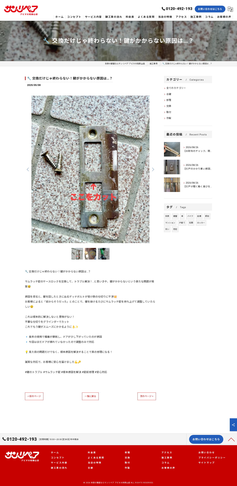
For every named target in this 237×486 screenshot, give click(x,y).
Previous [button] (28, 169)
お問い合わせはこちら (210, 9)
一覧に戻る (90, 396)
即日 (207, 216)
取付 (168, 112)
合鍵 (168, 94)
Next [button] (152, 169)
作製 (168, 118)
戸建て (182, 223)
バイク (190, 216)
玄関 (191, 223)
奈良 (167, 216)
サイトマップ (206, 462)
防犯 (175, 229)
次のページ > (146, 396)
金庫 (199, 216)
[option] (90, 169)
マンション (170, 223)
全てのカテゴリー (176, 88)
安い (167, 229)
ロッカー (201, 223)
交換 (168, 106)
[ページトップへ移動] (231, 439)
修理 (168, 100)
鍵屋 (175, 216)
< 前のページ (34, 396)
